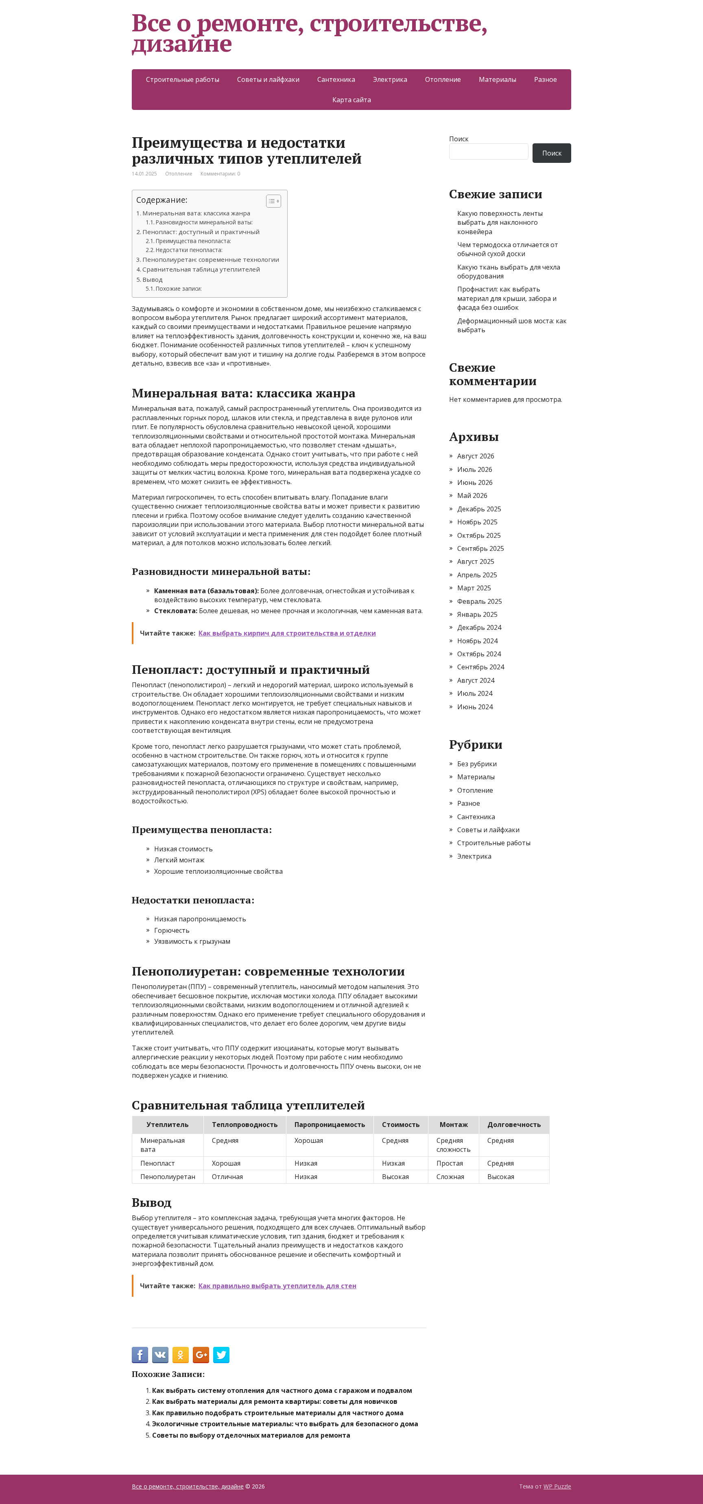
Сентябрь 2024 (480, 666)
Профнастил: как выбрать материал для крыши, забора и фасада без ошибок (507, 298)
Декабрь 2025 (479, 508)
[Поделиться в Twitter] (221, 1355)
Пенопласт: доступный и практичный (201, 232)
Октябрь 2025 (479, 535)
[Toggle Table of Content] (269, 201)
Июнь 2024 (475, 706)
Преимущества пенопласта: (193, 241)
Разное (545, 79)
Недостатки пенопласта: (189, 250)
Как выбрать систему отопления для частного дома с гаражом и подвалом (282, 1390)
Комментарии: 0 (220, 173)
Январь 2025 (477, 614)
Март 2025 (474, 587)
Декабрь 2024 (479, 627)
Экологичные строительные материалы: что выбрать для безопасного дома (285, 1423)
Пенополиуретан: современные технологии (210, 259)
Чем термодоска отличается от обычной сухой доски (507, 249)
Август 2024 (475, 680)
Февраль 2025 (479, 601)
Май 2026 (472, 495)
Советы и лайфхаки (268, 79)
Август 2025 (475, 561)
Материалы (497, 79)
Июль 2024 (474, 693)
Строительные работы (182, 79)
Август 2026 (475, 456)
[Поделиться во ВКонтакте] (160, 1355)
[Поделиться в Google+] (201, 1355)
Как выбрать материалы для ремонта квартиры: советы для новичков (274, 1401)
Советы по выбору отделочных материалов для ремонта (251, 1435)
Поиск (459, 138)
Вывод (152, 279)
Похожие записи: (179, 288)
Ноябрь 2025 (477, 521)
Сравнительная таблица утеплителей (201, 269)
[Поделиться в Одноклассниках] (180, 1355)
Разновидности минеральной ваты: (204, 222)
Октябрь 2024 (479, 653)
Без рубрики (477, 763)
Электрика (390, 79)
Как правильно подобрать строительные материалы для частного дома (278, 1412)
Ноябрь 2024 (477, 640)
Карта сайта (351, 99)
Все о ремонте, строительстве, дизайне (309, 32)
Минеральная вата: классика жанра (196, 213)
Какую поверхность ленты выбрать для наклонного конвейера (500, 222)
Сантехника (336, 79)
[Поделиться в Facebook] (140, 1355)
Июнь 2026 (475, 482)
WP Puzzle (557, 1486)
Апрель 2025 (477, 574)
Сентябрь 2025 (480, 548)
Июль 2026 (474, 469)
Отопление (443, 79)
